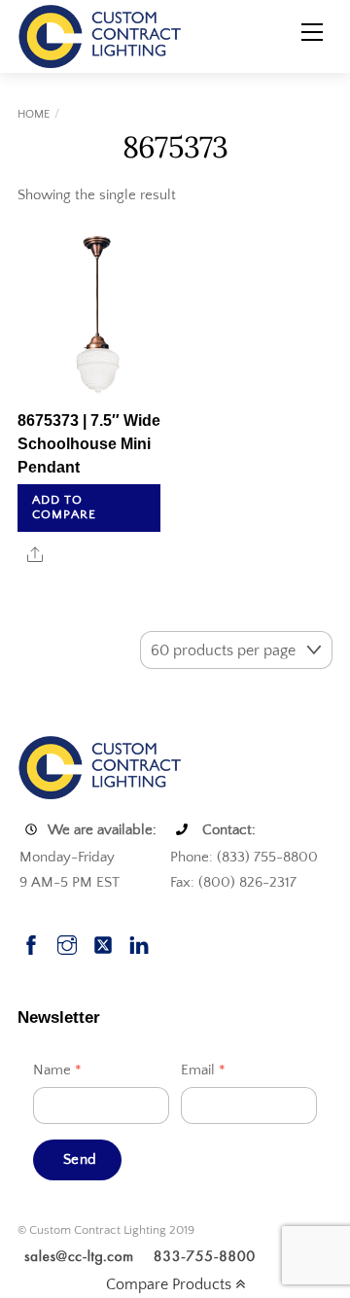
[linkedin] (139, 942)
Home (34, 114)
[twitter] (103, 942)
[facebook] (31, 942)
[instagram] (67, 942)
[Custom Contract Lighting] (100, 35)
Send (79, 1159)
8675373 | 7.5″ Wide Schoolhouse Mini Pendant (89, 443)
